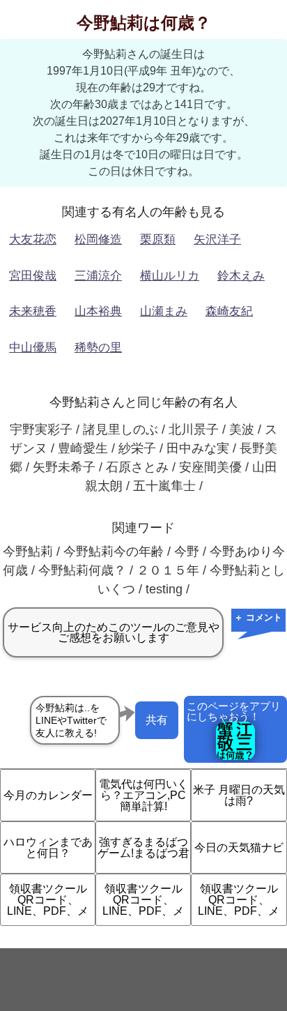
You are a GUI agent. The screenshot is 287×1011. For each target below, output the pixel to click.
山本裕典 (98, 311)
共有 (157, 720)
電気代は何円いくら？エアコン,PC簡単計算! (143, 795)
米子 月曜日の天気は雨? (239, 795)
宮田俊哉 (32, 275)
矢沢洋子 (217, 239)
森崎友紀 (229, 311)
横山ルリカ (169, 275)
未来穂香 (32, 311)
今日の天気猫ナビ (239, 847)
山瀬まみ (163, 311)
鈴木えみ (241, 275)
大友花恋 (32, 239)
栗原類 (158, 239)
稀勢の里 (98, 347)
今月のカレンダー (48, 795)
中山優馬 (32, 347)
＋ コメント (258, 617)
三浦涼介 (98, 275)
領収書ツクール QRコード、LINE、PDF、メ (47, 900)
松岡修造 (98, 239)
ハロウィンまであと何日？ (48, 847)
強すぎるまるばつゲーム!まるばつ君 (143, 847)
